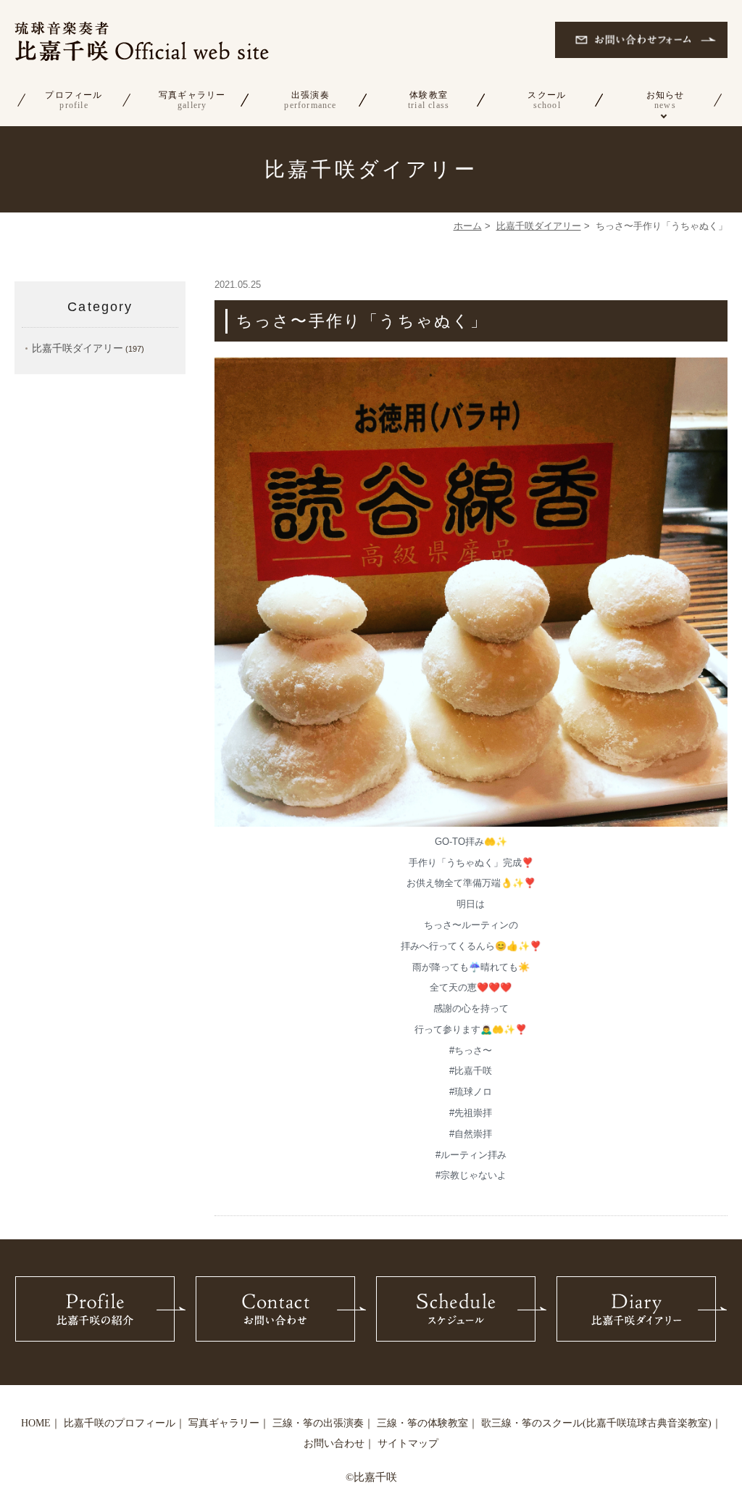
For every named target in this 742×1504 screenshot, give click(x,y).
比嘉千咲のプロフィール (119, 1423)
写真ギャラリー (192, 100)
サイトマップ (408, 1443)
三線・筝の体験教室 (422, 1423)
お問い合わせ (334, 1443)
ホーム (468, 225)
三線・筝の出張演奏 (318, 1423)
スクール (547, 100)
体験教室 (428, 100)
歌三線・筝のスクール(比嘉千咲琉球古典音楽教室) (596, 1423)
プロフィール (73, 100)
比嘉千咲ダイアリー (538, 225)
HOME (36, 1423)
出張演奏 (310, 100)
